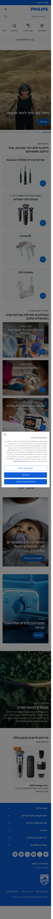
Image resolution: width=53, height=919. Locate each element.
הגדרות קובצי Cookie (25, 468)
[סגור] (5, 434)
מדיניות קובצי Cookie (19, 461)
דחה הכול (25, 475)
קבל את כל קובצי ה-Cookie (25, 481)
